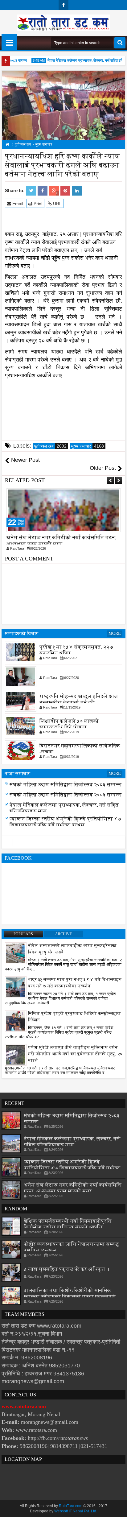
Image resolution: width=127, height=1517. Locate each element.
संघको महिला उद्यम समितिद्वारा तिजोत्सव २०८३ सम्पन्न (65, 784)
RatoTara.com (70, 1506)
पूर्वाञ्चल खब (50, 446)
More (115, 633)
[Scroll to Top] (118, 1508)
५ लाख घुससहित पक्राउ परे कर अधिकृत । (66, 1269)
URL (57, 203)
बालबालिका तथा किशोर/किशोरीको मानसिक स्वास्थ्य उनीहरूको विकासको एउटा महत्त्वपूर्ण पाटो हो (70, 1297)
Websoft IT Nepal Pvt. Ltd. (75, 1511)
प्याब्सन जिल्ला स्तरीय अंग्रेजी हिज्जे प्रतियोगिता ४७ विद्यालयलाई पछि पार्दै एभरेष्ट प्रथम (65, 822)
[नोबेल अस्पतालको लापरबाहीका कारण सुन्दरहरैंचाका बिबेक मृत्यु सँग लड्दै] (15, 952)
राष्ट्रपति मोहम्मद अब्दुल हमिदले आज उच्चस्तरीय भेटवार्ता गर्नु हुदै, (78, 699)
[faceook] (63, 842)
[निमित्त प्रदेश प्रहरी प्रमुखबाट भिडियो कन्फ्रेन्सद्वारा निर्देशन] (15, 1020)
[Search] (119, 42)
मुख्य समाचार (87, 446)
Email (17, 203)
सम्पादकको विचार (21, 633)
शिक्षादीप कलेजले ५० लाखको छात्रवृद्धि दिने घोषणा (69, 724)
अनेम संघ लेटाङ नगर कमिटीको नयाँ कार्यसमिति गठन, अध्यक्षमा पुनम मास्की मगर (61, 541)
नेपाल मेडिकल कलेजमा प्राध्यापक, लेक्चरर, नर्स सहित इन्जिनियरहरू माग (72, 1142)
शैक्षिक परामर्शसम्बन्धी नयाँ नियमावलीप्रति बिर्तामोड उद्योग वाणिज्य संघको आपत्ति (68, 1224)
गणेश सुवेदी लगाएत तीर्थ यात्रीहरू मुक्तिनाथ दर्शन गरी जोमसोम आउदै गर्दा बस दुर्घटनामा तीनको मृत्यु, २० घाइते (75, 1054)
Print (37, 203)
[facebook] (63, 5)
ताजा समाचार (17, 773)
